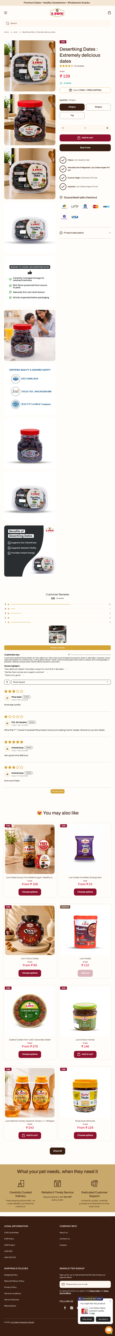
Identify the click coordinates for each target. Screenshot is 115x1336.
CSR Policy (9, 1239)
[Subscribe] (107, 1284)
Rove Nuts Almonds (85, 1121)
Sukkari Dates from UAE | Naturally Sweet (29, 1040)
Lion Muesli (85, 958)
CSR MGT (8, 1251)
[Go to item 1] (57, 634)
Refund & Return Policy (14, 1281)
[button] (109, 12)
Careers (63, 1245)
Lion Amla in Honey (85, 1040)
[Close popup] (110, 1301)
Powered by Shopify (26, 1322)
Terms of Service (11, 1300)
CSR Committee (11, 1233)
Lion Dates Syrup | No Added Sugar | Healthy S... (30, 877)
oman (15, 32)
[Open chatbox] (109, 1330)
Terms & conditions (12, 1294)
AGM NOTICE (10, 1257)
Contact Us (65, 1239)
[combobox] (57, 23)
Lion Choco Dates (30, 958)
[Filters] (7, 682)
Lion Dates (15, 1322)
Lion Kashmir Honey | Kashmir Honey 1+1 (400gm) (29, 1121)
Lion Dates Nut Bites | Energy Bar (85, 877)
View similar (87, 1319)
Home (6, 32)
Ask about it (103, 1319)
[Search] (6, 23)
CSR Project (9, 1245)
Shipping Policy (11, 1275)
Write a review (57, 648)
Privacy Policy (10, 1287)
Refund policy (10, 1306)
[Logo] (57, 13)
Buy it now (85, 147)
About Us (64, 1233)
